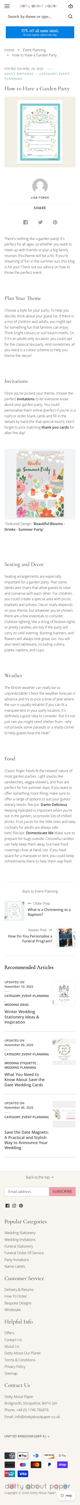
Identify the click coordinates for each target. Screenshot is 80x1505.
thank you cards (55, 427)
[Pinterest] (21, 1205)
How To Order (15, 1296)
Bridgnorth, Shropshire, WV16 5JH (30, 1403)
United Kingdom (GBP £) (25, 1436)
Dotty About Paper (18, 1396)
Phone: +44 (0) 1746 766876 (26, 1409)
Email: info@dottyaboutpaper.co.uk (32, 1416)
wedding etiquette (20, 1063)
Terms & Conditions (19, 1359)
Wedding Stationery (19, 1232)
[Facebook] (7, 1205)
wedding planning (20, 1067)
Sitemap (11, 1373)
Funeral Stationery (18, 1246)
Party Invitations (16, 1259)
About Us (11, 1346)
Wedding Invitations (19, 1239)
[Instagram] (14, 1205)
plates (9, 650)
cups (40, 650)
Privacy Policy (14, 1366)
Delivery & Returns (19, 1289)
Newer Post (30, 935)
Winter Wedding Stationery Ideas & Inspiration (21, 1017)
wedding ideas (16, 1005)
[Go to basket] (70, 6)
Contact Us (13, 1339)
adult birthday (19, 74)
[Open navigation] (7, 6)
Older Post (49, 909)
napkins (22, 650)
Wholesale (12, 1309)
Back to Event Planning (40, 891)
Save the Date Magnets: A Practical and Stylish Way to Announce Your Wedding (26, 1139)
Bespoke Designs (17, 1303)
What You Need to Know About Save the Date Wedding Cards (24, 1079)
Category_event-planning (26, 996)
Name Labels (14, 1266)
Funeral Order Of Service (24, 1252)
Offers (9, 1333)
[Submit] (70, 16)
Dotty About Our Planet (22, 1353)
